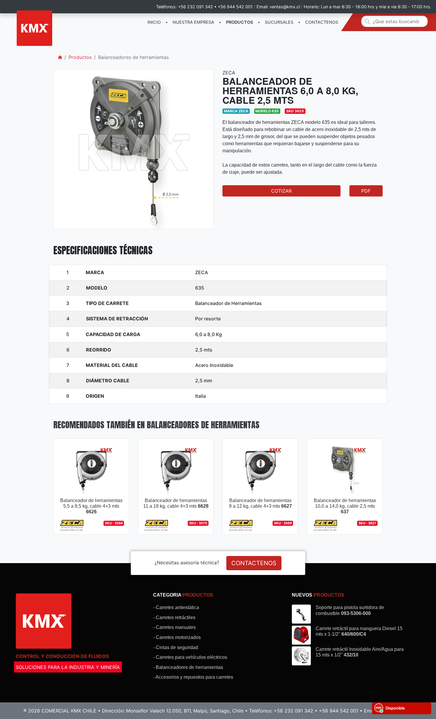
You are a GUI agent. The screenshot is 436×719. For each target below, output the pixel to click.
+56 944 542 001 (235, 6)
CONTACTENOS (321, 22)
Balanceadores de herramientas (133, 57)
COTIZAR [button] (281, 191)
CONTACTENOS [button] (253, 563)
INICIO (154, 22)
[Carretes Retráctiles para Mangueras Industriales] (34, 28)
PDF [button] (365, 191)
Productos (80, 57)
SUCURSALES (279, 22)
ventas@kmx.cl (285, 6)
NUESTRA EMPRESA (193, 22)
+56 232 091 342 (195, 6)
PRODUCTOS (239, 22)
